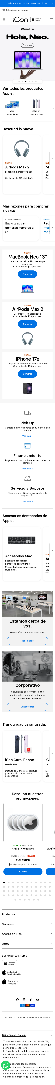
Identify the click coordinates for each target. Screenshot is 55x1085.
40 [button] (32, 895)
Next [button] (52, 3)
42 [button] (41, 895)
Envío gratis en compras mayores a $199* (27, 3)
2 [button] (9, 883)
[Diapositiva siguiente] (52, 109)
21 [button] (45, 887)
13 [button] (9, 887)
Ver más (26, 436)
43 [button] (45, 895)
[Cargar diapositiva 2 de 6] (22, 81)
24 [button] (9, 891)
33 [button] (50, 891)
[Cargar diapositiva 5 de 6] (32, 81)
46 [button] (20, 900)
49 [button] (34, 900)
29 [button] (32, 891)
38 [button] (22, 895)
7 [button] (32, 883)
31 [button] (41, 891)
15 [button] (18, 887)
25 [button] (13, 891)
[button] (3, 19)
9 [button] (41, 883)
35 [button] (9, 895)
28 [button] (27, 891)
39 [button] (27, 895)
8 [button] (36, 883)
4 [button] (18, 883)
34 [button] (4, 895)
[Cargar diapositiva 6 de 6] (36, 81)
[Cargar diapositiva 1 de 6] (19, 81)
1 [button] (4, 883)
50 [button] (38, 900)
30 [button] (36, 891)
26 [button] (18, 891)
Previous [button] (2, 3)
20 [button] (41, 887)
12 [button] (4, 887)
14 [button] (13, 887)
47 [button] (25, 900)
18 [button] (32, 887)
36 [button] (13, 895)
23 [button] (4, 891)
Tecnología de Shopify (39, 1018)
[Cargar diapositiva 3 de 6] (26, 81)
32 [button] (45, 891)
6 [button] (27, 883)
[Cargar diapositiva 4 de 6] (29, 81)
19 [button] (36, 887)
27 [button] (22, 891)
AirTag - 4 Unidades (23, 848)
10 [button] (45, 883)
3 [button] (13, 883)
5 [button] (22, 883)
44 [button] (50, 895)
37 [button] (18, 895)
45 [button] (16, 900)
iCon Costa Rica (20, 1018)
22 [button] (50, 887)
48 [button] (29, 900)
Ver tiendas (28, 641)
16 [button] (22, 887)
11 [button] (50, 883)
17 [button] (27, 887)
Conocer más (27, 707)
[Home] (20, 19)
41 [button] (36, 895)
